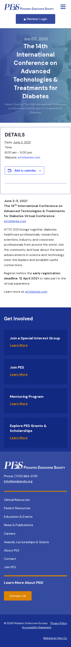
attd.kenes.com (29, 157)
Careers (9, 533)
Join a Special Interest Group (35, 338)
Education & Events (18, 517)
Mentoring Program (27, 396)
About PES (11, 550)
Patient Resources (17, 508)
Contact (10, 559)
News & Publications (18, 525)
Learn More (19, 345)
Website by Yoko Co (55, 638)
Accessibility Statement (36, 627)
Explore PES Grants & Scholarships (28, 428)
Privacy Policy (58, 623)
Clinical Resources (17, 500)
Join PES (17, 367)
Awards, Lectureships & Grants (26, 542)
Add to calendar (25, 170)
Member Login (37, 19)
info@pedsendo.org (18, 481)
